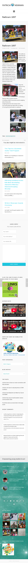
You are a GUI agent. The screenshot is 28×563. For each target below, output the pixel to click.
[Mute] (21, 315)
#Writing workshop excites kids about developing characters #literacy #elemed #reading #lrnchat (14, 185)
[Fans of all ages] (6, 516)
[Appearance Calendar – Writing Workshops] (21, 532)
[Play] (4, 315)
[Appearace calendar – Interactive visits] (14, 532)
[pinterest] (17, 501)
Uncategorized (14, 48)
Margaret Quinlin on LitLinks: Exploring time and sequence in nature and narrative (14, 436)
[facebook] (20, 501)
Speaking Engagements (10, 136)
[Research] (6, 532)
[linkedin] (10, 501)
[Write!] (14, 516)
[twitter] (23, 501)
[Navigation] (14, 11)
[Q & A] (14, 524)
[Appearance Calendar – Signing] (21, 524)
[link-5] (7, 501)
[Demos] (21, 516)
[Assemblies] (6, 524)
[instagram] (13, 501)
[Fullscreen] (23, 315)
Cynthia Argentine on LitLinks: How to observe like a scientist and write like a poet (14, 425)
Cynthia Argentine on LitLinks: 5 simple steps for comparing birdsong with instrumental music (13, 414)
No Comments (22, 48)
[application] (14, 310)
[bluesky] (14, 504)
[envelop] (4, 501)
